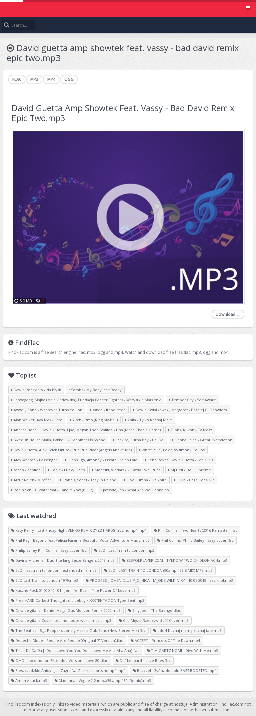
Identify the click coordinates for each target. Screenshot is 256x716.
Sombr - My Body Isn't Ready (96, 389)
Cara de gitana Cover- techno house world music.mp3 (62, 620)
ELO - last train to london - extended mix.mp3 (55, 570)
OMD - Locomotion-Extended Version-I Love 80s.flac (61, 660)
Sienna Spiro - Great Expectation (202, 439)
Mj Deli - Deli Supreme (190, 469)
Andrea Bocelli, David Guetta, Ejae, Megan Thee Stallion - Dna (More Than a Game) (87, 429)
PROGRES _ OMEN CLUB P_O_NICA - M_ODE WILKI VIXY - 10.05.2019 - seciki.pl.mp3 (161, 580)
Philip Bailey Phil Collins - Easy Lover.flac (50, 550)
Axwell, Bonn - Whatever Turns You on (47, 409)
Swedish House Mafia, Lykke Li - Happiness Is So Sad (59, 439)
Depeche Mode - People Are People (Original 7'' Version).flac (68, 640)
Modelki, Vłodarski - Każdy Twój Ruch (127, 469)
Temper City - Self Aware (193, 399)
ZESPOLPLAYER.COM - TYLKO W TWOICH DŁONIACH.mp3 (176, 560)
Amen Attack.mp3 (30, 680)
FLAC (16, 79)
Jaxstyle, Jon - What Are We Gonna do (135, 489)
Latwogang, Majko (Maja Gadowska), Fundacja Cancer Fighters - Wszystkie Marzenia (87, 399)
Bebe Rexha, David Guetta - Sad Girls (179, 459)
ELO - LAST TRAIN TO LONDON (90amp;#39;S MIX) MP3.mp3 (160, 570)
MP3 (34, 79)
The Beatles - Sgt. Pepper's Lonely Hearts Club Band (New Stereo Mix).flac (80, 630)
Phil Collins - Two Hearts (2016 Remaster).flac (197, 530)
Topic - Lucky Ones (67, 469)
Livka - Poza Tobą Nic (195, 479)
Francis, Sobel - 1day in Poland (88, 479)
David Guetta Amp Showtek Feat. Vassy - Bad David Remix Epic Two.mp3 (123, 113)
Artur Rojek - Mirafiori (32, 479)
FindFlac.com (128, 8)
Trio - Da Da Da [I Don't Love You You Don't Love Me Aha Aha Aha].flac (76, 650)
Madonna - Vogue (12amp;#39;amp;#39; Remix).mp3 (104, 680)
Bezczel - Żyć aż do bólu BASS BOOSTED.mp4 (176, 670)
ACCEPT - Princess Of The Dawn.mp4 (167, 640)
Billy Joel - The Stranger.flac (156, 610)
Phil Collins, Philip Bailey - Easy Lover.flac (197, 540)
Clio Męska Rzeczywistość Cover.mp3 (155, 620)
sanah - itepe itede (108, 409)
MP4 (51, 79)
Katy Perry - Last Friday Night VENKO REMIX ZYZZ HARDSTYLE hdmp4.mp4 (80, 530)
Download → (228, 314)
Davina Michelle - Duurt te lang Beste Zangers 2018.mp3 (64, 560)
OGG (69, 79)
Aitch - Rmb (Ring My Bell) (94, 419)
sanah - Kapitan (27, 469)
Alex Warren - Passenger (35, 459)
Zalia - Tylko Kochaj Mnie (149, 419)
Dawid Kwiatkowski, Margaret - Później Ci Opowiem (181, 409)
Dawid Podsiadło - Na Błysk (37, 389)
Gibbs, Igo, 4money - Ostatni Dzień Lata (101, 459)
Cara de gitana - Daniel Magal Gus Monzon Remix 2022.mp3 (67, 610)
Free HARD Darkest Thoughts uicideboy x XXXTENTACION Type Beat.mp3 (79, 600)
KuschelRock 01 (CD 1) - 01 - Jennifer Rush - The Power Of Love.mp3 (75, 590)
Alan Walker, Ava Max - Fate (37, 419)
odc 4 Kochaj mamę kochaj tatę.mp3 (189, 630)
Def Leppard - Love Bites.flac (145, 660)
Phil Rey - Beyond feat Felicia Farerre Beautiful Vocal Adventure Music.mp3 (82, 540)
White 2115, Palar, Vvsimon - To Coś (173, 449)
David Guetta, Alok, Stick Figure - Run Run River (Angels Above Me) (72, 449)
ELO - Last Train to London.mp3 (125, 550)
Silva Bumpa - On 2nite (146, 479)
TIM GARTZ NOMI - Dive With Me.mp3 (184, 650)
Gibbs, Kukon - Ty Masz (191, 429)
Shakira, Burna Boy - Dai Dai (139, 439)
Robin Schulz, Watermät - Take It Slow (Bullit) (53, 489)
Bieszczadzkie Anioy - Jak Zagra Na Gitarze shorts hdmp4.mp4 (69, 670)
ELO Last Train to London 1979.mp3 (46, 580)
